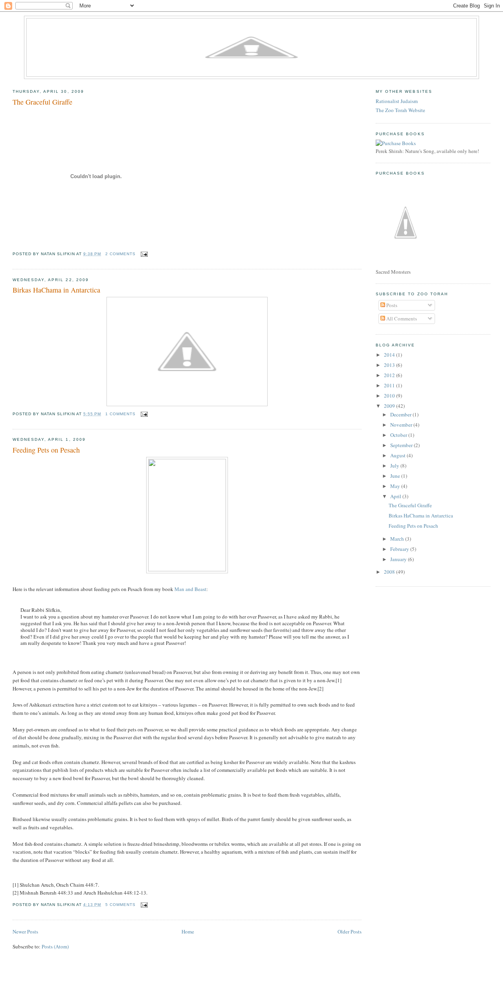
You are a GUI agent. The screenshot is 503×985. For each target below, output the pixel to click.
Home (188, 931)
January (399, 559)
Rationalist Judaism (397, 101)
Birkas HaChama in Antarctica (56, 290)
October (399, 434)
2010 (390, 395)
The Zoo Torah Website (400, 110)
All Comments (401, 318)
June (395, 475)
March (397, 538)
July (395, 465)
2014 (390, 354)
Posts (391, 305)
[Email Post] (143, 254)
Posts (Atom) (55, 946)
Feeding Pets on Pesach (46, 450)
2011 (390, 385)
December (401, 414)
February (400, 548)
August (398, 455)
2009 (390, 405)
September (402, 445)
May (395, 486)
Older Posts (350, 931)
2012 (390, 375)
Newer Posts (25, 931)
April (396, 496)
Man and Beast (190, 589)
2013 (390, 364)
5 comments (120, 904)
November (401, 424)
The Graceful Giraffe (42, 102)
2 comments (120, 254)
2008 (390, 571)
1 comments (120, 414)
